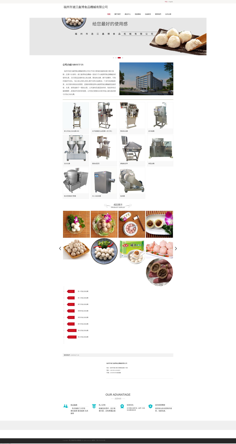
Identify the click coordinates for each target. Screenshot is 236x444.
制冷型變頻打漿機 (70, 196)
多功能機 (151, 131)
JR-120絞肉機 (96, 196)
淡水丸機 (67, 163)
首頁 (108, 14)
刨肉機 (122, 196)
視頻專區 (138, 14)
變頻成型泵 (96, 163)
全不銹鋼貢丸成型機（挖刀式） (102, 131)
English (171, 1)
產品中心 (128, 14)
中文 (166, 1)
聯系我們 (158, 14)
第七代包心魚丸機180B (71, 131)
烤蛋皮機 (151, 163)
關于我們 (117, 14)
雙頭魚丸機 (124, 131)
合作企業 (168, 14)
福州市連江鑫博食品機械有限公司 (86, 7)
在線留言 (148, 14)
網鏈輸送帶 (124, 163)
